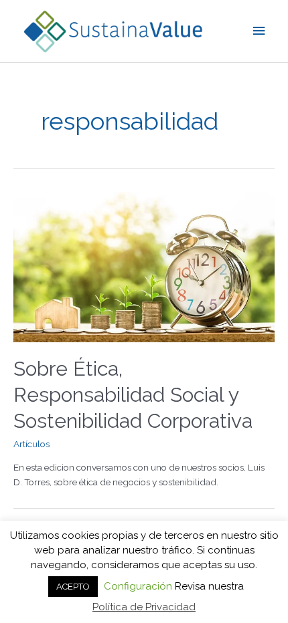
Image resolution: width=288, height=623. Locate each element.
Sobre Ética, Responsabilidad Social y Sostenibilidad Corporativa (133, 394)
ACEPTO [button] (73, 587)
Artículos (31, 444)
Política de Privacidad (144, 607)
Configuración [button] (138, 586)
